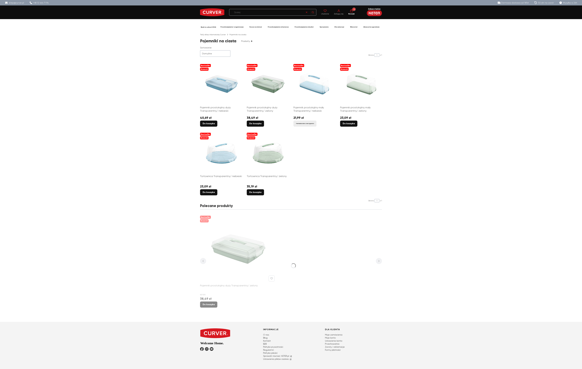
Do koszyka (209, 123)
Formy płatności (333, 350)
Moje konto (330, 338)
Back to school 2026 (208, 27)
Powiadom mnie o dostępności (305, 123)
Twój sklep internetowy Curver (213, 35)
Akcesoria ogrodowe (371, 27)
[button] (313, 12)
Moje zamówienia (333, 335)
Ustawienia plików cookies (276, 359)
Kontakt (267, 341)
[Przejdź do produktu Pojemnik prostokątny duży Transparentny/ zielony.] (268, 84)
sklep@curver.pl (16, 3)
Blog (265, 338)
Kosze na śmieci (255, 27)
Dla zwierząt (339, 27)
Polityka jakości (270, 353)
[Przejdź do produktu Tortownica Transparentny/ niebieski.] (221, 152)
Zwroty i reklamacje (335, 347)
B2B (265, 344)
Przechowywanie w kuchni (304, 27)
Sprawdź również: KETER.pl (276, 356)
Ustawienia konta (333, 341)
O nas (266, 335)
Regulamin (268, 350)
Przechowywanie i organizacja (232, 27)
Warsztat (354, 27)
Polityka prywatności (273, 347)
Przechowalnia (332, 344)
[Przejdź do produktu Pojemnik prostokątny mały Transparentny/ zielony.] (361, 84)
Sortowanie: (206, 47)
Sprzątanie (324, 27)
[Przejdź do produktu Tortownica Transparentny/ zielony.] (268, 152)
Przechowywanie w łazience (278, 27)
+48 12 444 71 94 (40, 3)
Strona (371, 55)
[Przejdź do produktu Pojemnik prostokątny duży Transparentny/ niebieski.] (221, 84)
